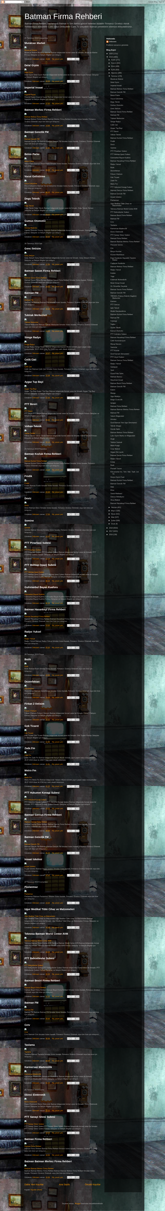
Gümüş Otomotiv (30, 228)
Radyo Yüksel (29, 639)
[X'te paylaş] (73, 59)
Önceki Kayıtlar (93, 1184)
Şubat (113, 521)
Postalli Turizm (116, 469)
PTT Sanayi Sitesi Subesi (39, 1116)
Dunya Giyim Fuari (117, 477)
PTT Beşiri (28, 411)
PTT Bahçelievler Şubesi (33, 965)
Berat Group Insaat (117, 283)
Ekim (113, 66)
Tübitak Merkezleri (31, 322)
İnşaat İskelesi (29, 866)
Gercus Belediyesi (117, 497)
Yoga (112, 276)
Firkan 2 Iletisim (34, 703)
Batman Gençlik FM (31, 139)
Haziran (114, 507)
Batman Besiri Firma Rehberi (42, 980)
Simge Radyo (32, 337)
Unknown (112, 42)
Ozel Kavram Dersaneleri (119, 354)
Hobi (112, 487)
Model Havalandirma (118, 311)
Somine (29, 520)
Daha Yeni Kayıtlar (34, 1184)
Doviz (27, 498)
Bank (112, 465)
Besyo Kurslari (115, 251)
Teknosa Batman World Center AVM (46, 933)
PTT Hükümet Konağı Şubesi (35, 800)
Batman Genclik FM (36, 132)
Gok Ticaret (31, 726)
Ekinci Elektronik (34, 1094)
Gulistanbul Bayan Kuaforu (41, 587)
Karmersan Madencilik (38, 1067)
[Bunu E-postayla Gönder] (68, 59)
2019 (111, 57)
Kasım (114, 63)
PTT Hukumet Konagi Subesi (42, 792)
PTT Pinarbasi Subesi (37, 542)
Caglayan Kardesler (117, 263)
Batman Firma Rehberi (63, 16)
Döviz (26, 505)
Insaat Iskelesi (33, 859)
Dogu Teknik (32, 198)
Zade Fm (29, 748)
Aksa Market (115, 500)
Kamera (113, 301)
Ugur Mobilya (115, 396)
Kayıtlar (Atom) (36, 1190)
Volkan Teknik (33, 426)
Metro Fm (30, 770)
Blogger (78, 1204)
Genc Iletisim (32, 248)
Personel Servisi (116, 245)
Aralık (113, 60)
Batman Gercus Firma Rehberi (43, 814)
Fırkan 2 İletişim (30, 711)
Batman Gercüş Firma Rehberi (35, 822)
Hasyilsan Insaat (116, 380)
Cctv (27, 1024)
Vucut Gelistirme (34, 176)
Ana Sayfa (64, 1184)
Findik (28, 476)
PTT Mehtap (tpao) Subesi (40, 565)
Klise (112, 490)
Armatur (113, 419)
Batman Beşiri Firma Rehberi (35, 988)
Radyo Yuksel (32, 631)
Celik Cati (30, 359)
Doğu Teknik (29, 206)
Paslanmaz (31, 887)
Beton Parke (31, 154)
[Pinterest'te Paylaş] (78, 59)
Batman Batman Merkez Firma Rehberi (48, 1161)
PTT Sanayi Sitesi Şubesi (34, 1124)
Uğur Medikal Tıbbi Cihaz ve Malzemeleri (39, 916)
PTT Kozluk (114, 350)
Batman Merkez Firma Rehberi (43, 109)
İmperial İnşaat (30, 95)
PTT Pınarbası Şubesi (32, 550)
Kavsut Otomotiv (116, 331)
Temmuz (114, 76)
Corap (112, 462)
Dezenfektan (32, 681)
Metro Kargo (115, 446)
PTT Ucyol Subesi (117, 357)
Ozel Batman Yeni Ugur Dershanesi (123, 423)
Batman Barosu (116, 377)
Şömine (27, 528)
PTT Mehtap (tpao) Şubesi (34, 572)
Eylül (113, 70)
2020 (111, 54)
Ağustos (114, 73)
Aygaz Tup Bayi (33, 381)
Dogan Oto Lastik (116, 452)
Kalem (112, 390)
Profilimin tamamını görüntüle (117, 45)
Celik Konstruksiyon (117, 341)
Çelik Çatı (28, 367)
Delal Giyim (31, 65)
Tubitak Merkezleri (35, 315)
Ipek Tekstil (114, 308)
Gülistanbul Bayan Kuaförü (34, 594)
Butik (27, 659)
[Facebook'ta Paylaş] (75, 59)
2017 (111, 531)
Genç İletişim (29, 256)
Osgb (112, 439)
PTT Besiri (30, 404)
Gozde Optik (115, 429)
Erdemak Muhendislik (118, 280)
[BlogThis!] (70, 59)
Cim (111, 248)
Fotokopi (113, 321)
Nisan (113, 514)
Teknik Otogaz (115, 426)
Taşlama (27, 1052)
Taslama (29, 1044)
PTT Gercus (115, 305)
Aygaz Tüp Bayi (30, 389)
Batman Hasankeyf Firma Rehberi (45, 609)
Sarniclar (113, 347)
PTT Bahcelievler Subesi (39, 958)
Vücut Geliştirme (30, 184)
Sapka (112, 324)
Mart (113, 517)
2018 (111, 528)
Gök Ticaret (28, 733)
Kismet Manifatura (117, 255)
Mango (113, 393)
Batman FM (31, 292)
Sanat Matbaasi (116, 493)
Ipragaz (113, 403)
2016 (111, 534)
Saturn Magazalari (117, 416)
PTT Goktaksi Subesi (118, 334)
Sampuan (114, 367)
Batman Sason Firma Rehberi (42, 270)
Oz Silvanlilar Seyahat (118, 286)
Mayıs (113, 511)
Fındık (26, 483)
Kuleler (113, 273)
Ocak (113, 524)
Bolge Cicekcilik (116, 400)
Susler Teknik (115, 328)
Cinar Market (115, 449)
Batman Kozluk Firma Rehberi (42, 453)
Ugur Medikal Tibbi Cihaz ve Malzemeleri (49, 909)
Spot (112, 370)
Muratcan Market (34, 43)
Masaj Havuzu (115, 344)
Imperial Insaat (33, 87)
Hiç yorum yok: (58, 59)
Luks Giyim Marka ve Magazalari (122, 436)
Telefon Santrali (116, 442)
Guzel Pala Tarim (116, 373)
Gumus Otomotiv (35, 220)
